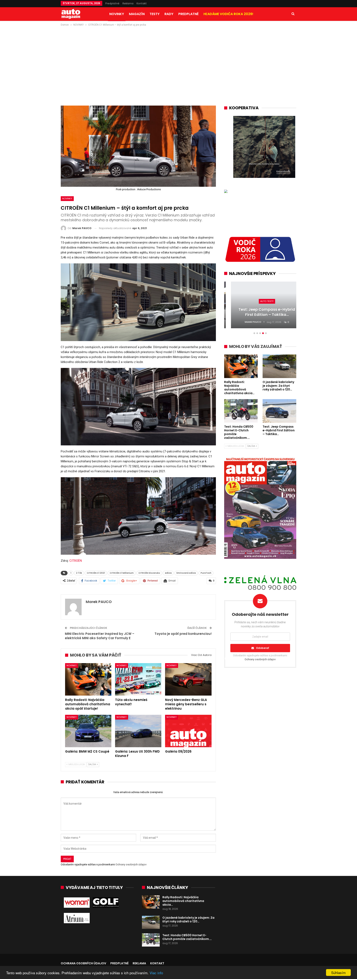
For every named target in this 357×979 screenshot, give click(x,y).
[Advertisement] (178, 58)
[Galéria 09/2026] (188, 731)
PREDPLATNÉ (188, 14)
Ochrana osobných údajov (83, 963)
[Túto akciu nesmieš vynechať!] (138, 679)
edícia (168, 573)
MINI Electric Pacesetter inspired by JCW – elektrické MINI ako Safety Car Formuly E (99, 636)
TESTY (154, 14)
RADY (168, 14)
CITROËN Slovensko (149, 573)
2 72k (79, 573)
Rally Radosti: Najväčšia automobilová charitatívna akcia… (183, 901)
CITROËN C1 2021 (96, 573)
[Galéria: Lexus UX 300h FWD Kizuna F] (138, 731)
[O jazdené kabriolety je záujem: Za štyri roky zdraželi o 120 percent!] (151, 922)
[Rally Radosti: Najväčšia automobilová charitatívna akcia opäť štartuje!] (88, 679)
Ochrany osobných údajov (130, 864)
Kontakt (142, 3)
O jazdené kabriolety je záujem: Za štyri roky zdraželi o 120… (188, 919)
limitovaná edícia (186, 573)
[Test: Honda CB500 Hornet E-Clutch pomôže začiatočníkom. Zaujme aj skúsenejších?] (151, 940)
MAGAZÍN (137, 14)
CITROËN (75, 561)
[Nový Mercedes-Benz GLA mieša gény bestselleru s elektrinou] (188, 679)
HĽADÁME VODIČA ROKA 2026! (228, 14)
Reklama (128, 3)
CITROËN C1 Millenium (122, 573)
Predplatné (112, 3)
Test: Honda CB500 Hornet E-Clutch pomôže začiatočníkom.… (187, 937)
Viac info (156, 972)
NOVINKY (116, 14)
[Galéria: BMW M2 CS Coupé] (88, 731)
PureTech (206, 573)
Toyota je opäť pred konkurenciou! (183, 634)
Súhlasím (338, 972)
